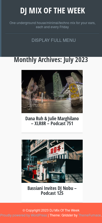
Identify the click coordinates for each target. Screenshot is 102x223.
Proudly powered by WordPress (23, 215)
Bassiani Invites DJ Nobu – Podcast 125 (52, 190)
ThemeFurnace (89, 215)
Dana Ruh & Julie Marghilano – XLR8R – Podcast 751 (52, 121)
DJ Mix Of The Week (52, 10)
